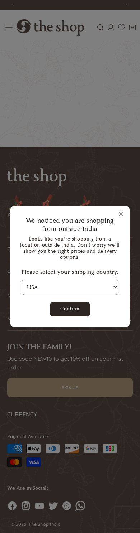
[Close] (121, 214)
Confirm (70, 309)
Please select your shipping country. (70, 271)
